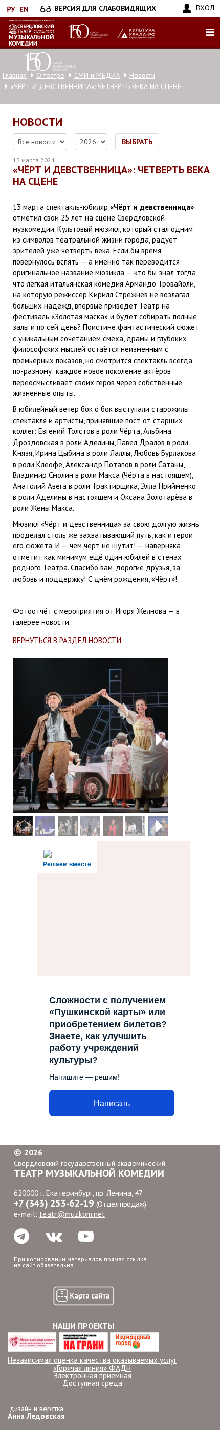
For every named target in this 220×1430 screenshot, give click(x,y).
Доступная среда (92, 1383)
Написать (112, 1103)
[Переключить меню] (209, 32)
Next (152, 735)
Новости (142, 75)
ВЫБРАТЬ (137, 141)
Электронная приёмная (92, 1375)
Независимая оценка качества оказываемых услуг (92, 1360)
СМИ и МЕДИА (97, 75)
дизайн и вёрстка (36, 1412)
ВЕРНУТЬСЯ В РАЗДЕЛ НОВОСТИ (67, 640)
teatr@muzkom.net (72, 1214)
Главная (15, 75)
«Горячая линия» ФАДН (92, 1368)
